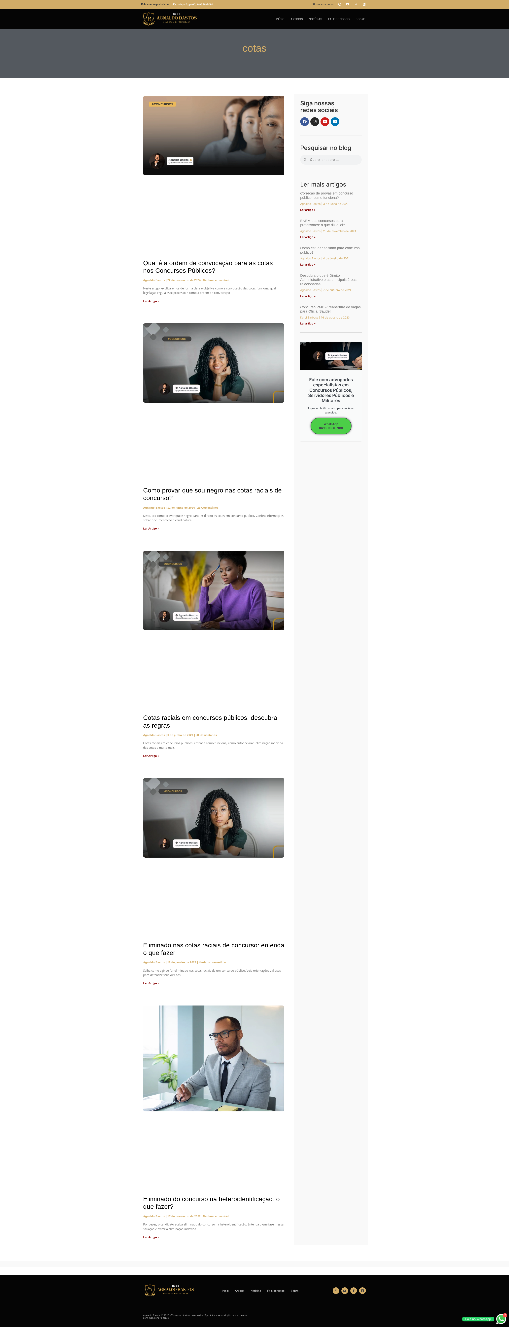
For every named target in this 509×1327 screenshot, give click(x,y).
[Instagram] (339, 4)
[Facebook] (304, 121)
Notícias (315, 19)
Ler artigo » (308, 209)
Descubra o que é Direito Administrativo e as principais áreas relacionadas (328, 280)
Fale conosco (339, 19)
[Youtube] (347, 4)
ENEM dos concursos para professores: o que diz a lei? (322, 223)
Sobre (360, 19)
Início (280, 19)
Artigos (296, 19)
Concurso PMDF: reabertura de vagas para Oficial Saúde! (330, 309)
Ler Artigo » (151, 301)
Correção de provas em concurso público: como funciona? (326, 195)
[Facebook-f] (355, 4)
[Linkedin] (364, 4)
